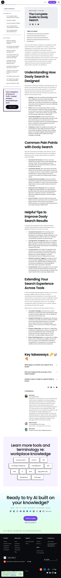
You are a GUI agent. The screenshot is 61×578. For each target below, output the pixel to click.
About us (39, 543)
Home (4, 531)
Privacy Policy (13, 575)
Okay (20, 574)
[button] (58, 2)
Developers (17, 548)
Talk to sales (52, 2)
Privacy (26, 571)
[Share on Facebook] (38, 24)
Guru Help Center (30, 541)
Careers (38, 541)
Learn (16, 541)
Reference (9, 531)
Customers (17, 543)
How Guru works (7, 543)
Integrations (6, 545)
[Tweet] (35, 24)
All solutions (6, 550)
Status (27, 543)
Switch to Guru (40, 551)
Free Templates (40, 553)
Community (17, 550)
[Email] (30, 24)
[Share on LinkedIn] (33, 24)
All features (6, 548)
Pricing (5, 541)
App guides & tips (18, 531)
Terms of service (9, 571)
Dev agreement (19, 571)
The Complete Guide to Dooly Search (32, 531)
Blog (16, 552)
